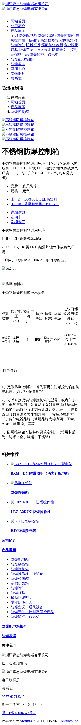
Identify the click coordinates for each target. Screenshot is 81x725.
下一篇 (35, 204)
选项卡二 (18, 217)
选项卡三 (18, 222)
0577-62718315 (13, 696)
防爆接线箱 (20, 564)
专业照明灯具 (21, 602)
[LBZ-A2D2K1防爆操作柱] (32, 502)
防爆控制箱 (20, 112)
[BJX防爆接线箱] (25, 521)
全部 (14, 35)
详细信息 (18, 212)
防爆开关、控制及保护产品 (32, 612)
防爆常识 (9, 636)
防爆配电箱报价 (14, 626)
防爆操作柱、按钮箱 (27, 574)
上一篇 (34, 199)
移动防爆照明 (21, 597)
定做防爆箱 (20, 583)
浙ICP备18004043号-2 (19, 713)
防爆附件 (18, 588)
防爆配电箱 (20, 559)
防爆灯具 (18, 593)
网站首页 (18, 21)
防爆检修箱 (20, 578)
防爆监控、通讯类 (25, 617)
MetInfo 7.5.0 (30, 721)
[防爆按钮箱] (21, 483)
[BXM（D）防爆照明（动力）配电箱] (41, 464)
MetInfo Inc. (70, 721)
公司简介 (9, 540)
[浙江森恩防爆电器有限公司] (40, 6)
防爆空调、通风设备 (27, 607)
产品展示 (18, 107)
